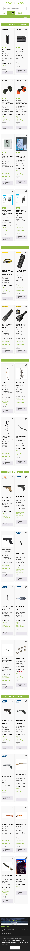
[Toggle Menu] (25, 17)
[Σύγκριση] (12, 29)
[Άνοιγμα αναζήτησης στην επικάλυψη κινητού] (15, 8)
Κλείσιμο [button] (15, 948)
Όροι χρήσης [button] (5, 944)
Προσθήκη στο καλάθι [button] (7, 72)
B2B (20, 13)
